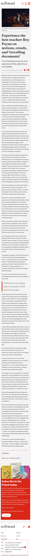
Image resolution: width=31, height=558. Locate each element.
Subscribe (6, 515)
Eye (17, 539)
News (2, 548)
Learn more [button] (8, 551)
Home (2, 533)
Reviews (18, 533)
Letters (18, 536)
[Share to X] (25, 70)
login (7, 458)
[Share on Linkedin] (28, 70)
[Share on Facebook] (26, 70)
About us (3, 536)
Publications (4, 539)
